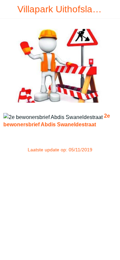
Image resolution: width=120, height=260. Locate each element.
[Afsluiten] (9, 9)
